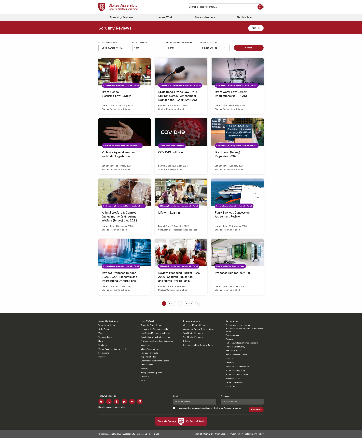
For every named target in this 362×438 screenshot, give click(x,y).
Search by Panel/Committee (179, 43)
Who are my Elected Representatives (199, 329)
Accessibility (129, 434)
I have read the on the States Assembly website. (209, 408)
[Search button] (260, 7)
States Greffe (147, 365)
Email (175, 396)
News (100, 341)
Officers (186, 341)
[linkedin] (124, 401)
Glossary (145, 377)
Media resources (233, 378)
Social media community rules (111, 407)
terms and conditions (200, 408)
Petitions (229, 339)
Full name (225, 396)
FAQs (143, 381)
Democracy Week (233, 351)
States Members (204, 17)
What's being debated (107, 325)
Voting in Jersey (232, 335)
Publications (103, 353)
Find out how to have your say (238, 325)
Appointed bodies (148, 357)
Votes (101, 333)
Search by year (139, 43)
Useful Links (154, 434)
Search (248, 47)
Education (230, 363)
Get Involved (245, 17)
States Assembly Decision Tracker (113, 349)
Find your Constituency (235, 347)
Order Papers (104, 329)
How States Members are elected (155, 333)
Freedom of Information (202, 434)
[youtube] (132, 401)
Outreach (229, 359)
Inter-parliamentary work (151, 373)
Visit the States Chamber (236, 355)
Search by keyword (107, 43)
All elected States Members (195, 325)
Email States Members (193, 333)
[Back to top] (355, 428)
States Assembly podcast (237, 374)
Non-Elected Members (193, 337)
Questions (145, 345)
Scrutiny (101, 357)
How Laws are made (149, 353)
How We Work (164, 17)
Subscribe (256, 409)
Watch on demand (106, 337)
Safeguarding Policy (254, 434)
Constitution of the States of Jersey (156, 337)
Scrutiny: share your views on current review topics (244, 329)
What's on (102, 345)
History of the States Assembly (154, 329)
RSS (254, 28)
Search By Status (208, 43)
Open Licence (221, 434)
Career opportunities (235, 382)
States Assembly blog (235, 370)
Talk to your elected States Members (242, 343)
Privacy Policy (236, 434)
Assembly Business (121, 17)
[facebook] (116, 401)
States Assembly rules (150, 349)
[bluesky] (101, 401)
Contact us (230, 386)
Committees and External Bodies (155, 361)
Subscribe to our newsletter (238, 367)
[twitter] (109, 401)
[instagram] (140, 401)
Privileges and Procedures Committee (157, 341)
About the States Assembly (153, 325)
